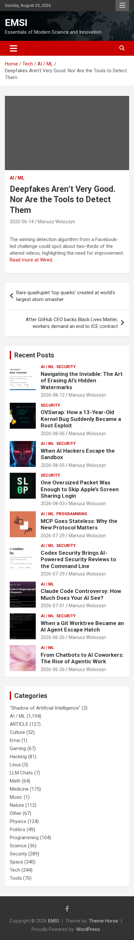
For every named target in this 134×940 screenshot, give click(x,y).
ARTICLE (19, 724)
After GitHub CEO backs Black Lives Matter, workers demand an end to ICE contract (72, 323)
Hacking (18, 757)
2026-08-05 (53, 465)
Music (16, 797)
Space (16, 862)
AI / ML (17, 177)
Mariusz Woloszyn (56, 221)
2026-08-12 (53, 395)
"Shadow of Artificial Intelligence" (45, 708)
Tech (15, 870)
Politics (17, 829)
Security (66, 367)
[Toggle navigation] (13, 48)
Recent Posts (34, 355)
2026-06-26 (53, 637)
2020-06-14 (22, 221)
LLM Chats (21, 773)
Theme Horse (103, 921)
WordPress (88, 929)
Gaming (18, 748)
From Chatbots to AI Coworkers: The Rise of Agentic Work (82, 658)
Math (15, 781)
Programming (71, 514)
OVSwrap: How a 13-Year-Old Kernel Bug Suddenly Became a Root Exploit (81, 419)
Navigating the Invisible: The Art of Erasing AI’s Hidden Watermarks (82, 380)
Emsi (15, 740)
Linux (15, 765)
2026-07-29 (53, 535)
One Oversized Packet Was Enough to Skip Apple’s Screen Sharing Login (80, 489)
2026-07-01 (53, 605)
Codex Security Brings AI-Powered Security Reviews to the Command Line (78, 559)
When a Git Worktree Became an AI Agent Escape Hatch (82, 626)
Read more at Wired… (32, 260)
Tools (16, 878)
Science (18, 846)
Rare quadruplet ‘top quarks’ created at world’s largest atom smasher (65, 296)
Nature (17, 805)
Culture (17, 732)
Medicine (19, 789)
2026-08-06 (53, 433)
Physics (18, 821)
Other (15, 813)
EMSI (16, 22)
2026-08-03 (53, 503)
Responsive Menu (122, 5)
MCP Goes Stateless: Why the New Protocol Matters (79, 524)
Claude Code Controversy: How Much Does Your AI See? (81, 594)
